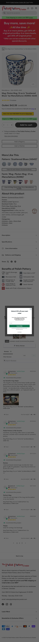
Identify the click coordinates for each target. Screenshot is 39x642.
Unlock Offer (19, 326)
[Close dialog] (30, 309)
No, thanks (19, 332)
